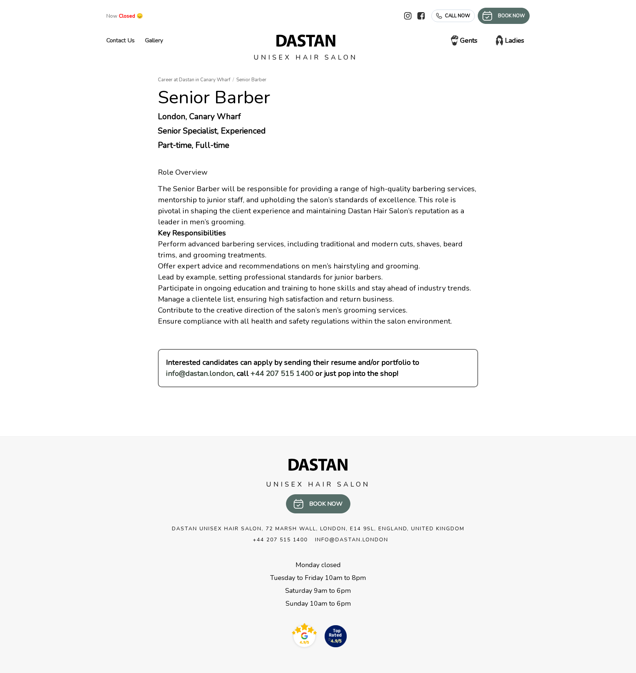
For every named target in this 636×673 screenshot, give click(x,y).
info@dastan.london (199, 373)
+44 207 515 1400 (282, 373)
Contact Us (120, 40)
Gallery (154, 40)
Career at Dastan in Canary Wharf (194, 79)
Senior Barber (251, 79)
